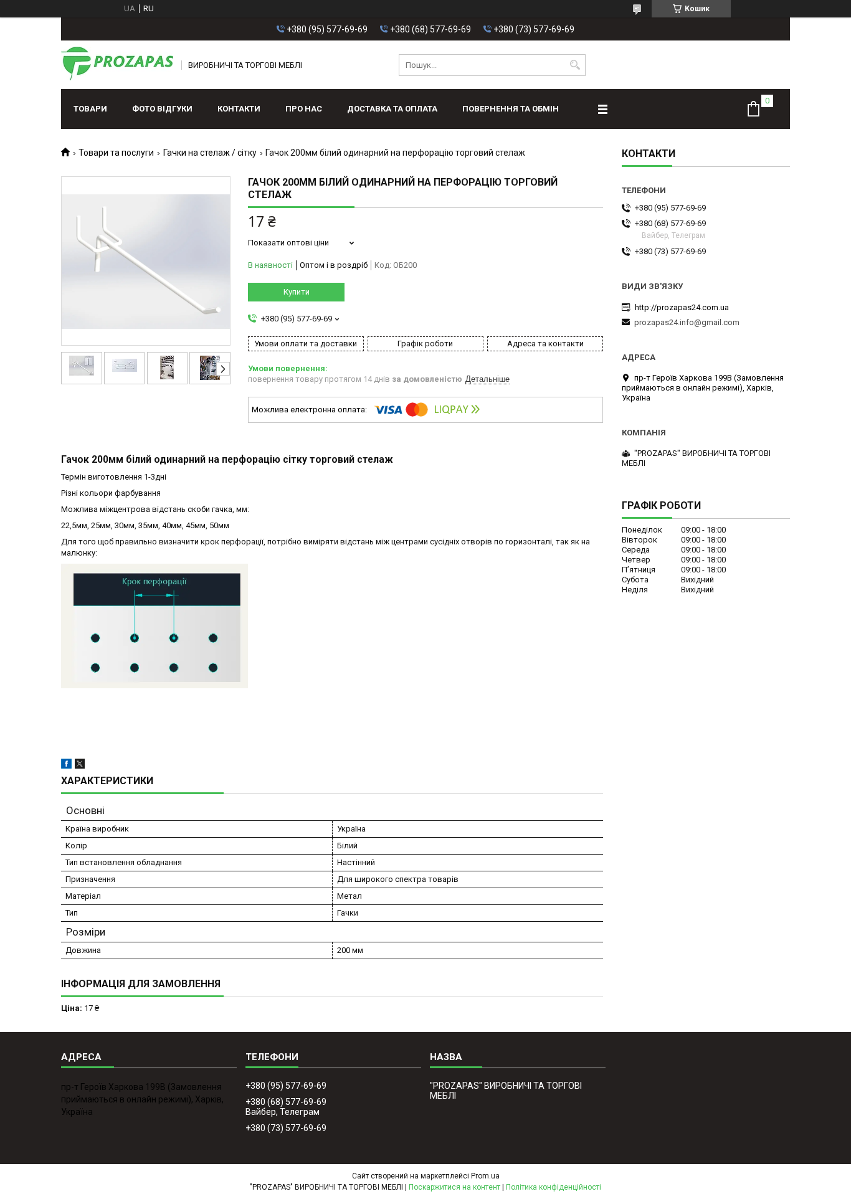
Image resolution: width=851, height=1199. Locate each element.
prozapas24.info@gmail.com (686, 322)
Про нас (303, 108)
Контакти (238, 108)
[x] (80, 765)
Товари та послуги (116, 153)
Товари (90, 108)
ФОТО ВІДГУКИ (162, 108)
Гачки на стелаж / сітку (210, 153)
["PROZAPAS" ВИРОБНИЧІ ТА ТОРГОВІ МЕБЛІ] (117, 65)
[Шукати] (575, 65)
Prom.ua (485, 1176)
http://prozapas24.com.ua (682, 307)
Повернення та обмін (510, 108)
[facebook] (66, 765)
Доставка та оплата (392, 108)
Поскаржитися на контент (454, 1187)
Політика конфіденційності (553, 1187)
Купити (296, 291)
